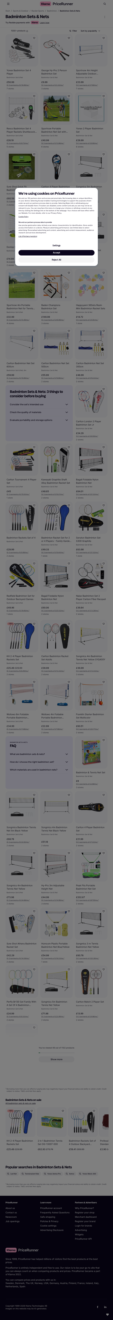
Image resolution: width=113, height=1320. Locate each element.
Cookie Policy (23, 217)
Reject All (56, 259)
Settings (56, 245)
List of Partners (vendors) (27, 236)
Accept (56, 252)
